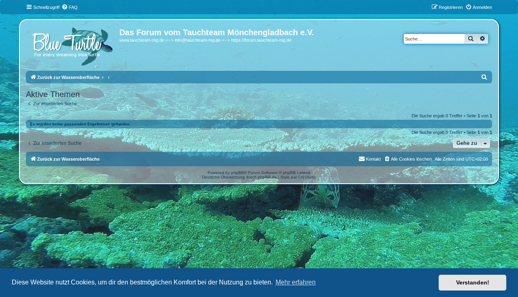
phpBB (237, 172)
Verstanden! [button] (472, 282)
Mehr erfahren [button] (296, 282)
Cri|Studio (307, 177)
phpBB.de (267, 177)
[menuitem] (70, 7)
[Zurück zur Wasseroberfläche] (73, 44)
